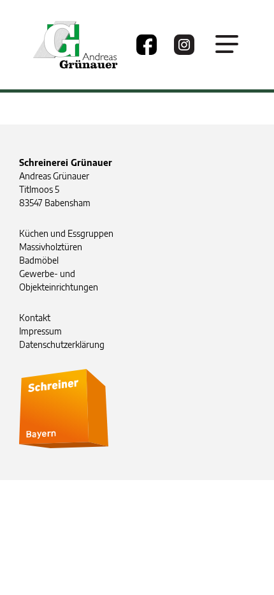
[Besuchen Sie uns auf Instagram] (184, 44)
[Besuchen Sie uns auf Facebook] (146, 44)
